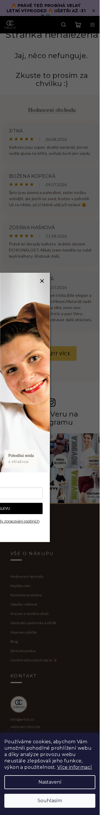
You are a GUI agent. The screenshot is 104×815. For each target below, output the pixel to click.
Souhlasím (50, 800)
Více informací (74, 767)
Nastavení (50, 782)
